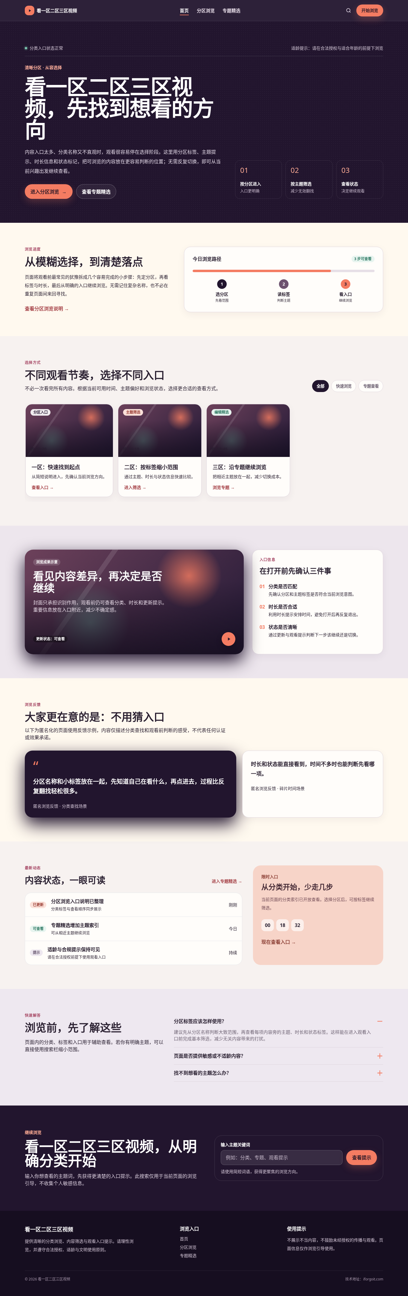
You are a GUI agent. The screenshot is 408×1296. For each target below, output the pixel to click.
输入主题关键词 (235, 1144)
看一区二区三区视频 (57, 10)
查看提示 (361, 1157)
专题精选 (231, 10)
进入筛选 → (135, 487)
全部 (320, 386)
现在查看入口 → (278, 942)
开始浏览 (369, 10)
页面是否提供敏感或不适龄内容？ (210, 1056)
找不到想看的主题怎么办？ (202, 1073)
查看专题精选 (96, 191)
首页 (184, 10)
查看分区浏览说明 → (47, 308)
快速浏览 (344, 386)
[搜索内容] (348, 10)
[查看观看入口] (228, 639)
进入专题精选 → (227, 881)
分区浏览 (206, 10)
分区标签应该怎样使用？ (200, 1021)
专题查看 (371, 386)
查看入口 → (43, 487)
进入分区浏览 (48, 191)
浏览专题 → (224, 487)
